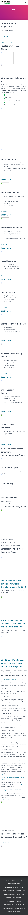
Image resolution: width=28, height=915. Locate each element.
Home (21, 887)
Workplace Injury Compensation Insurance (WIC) (14, 908)
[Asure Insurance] (6, 2)
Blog (13, 880)
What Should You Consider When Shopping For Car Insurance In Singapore (13, 663)
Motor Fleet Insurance (8, 890)
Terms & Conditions (8, 904)
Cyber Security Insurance (14, 883)
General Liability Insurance (11, 887)
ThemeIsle (19, 911)
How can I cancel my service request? (10, 761)
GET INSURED (4, 36)
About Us (8, 880)
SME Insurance (10, 901)
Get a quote (4, 176)
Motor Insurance (21, 890)
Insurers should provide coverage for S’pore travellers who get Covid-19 (13, 583)
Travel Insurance (20, 904)
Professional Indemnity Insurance (14, 897)
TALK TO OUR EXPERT (6, 42)
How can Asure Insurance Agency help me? (12, 679)
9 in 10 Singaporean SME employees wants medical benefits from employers (13, 623)
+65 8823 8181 (19, 784)
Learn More (6, 180)
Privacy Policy (20, 894)
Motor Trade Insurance (9, 894)
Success (19, 901)
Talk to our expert (5, 842)
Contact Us (19, 880)
